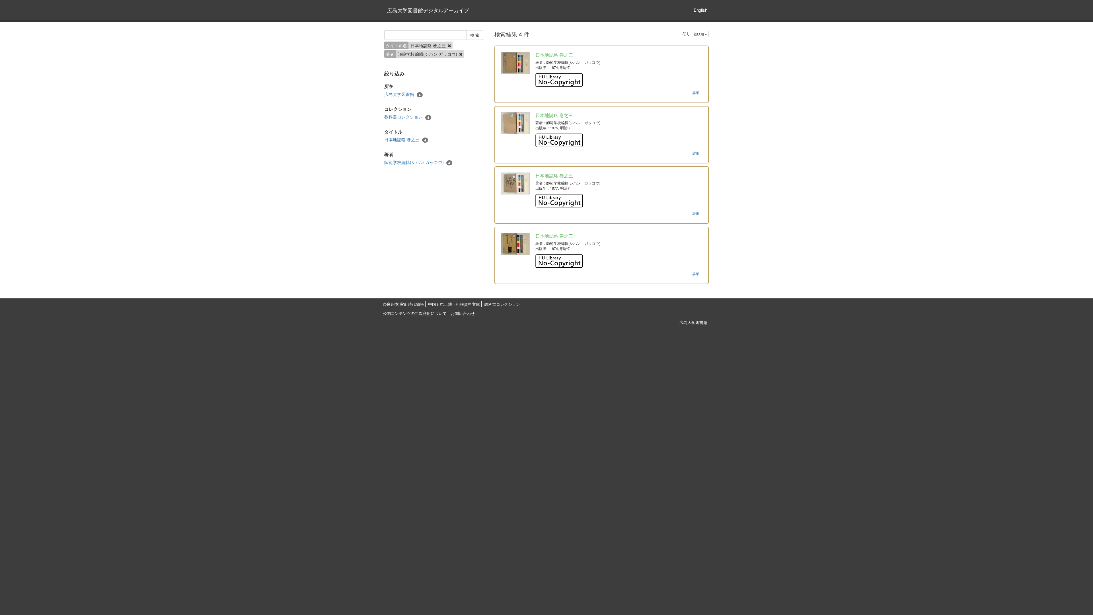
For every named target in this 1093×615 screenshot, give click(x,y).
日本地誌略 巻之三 (405, 139)
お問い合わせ (463, 313)
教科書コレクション (406, 117)
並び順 (699, 33)
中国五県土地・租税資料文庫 (454, 304)
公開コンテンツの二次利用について (415, 313)
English (700, 10)
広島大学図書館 (402, 94)
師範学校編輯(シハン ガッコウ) (417, 162)
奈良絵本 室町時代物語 (403, 304)
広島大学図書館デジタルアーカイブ (428, 10)
